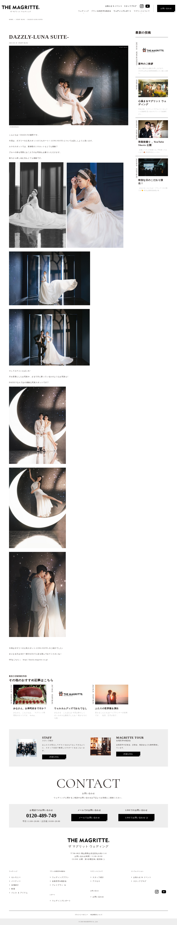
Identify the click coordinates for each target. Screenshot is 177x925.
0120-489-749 (41, 816)
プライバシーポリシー (81, 914)
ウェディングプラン (60, 877)
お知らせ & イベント (113, 6)
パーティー (16, 881)
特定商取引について (96, 914)
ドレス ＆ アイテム (19, 893)
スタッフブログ (130, 6)
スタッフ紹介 (98, 877)
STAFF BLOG (20, 19)
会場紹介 (15, 885)
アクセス (96, 881)
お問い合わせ (98, 897)
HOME (11, 19)
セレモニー (16, 877)
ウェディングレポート (122, 11)
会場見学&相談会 (59, 881)
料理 (13, 889)
